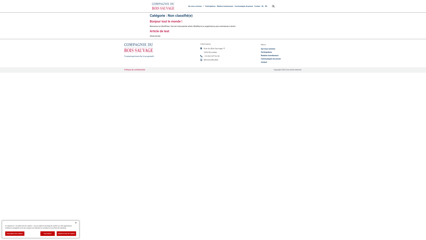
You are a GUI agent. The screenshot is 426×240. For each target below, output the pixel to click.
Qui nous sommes (195, 6)
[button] (273, 6)
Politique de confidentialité (134, 70)
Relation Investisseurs (225, 6)
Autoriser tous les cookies (66, 233)
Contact (257, 6)
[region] (40, 229)
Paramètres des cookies (15, 233)
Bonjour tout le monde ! (166, 21)
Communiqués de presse (244, 6)
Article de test (159, 31)
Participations (210, 6)
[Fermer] (75, 222)
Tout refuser (47, 233)
